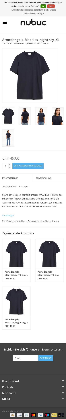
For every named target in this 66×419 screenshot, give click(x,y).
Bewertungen (43, 177)
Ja (43, 6)
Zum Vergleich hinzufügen (39, 221)
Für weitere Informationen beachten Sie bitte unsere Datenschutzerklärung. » (33, 12)
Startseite (7, 43)
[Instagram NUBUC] (38, 367)
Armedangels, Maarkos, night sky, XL (31, 43)
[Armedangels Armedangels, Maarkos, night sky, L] (16, 254)
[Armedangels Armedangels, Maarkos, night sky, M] (49, 254)
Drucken (55, 221)
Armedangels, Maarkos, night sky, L (16, 273)
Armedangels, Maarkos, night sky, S (16, 321)
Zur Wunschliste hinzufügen (14, 221)
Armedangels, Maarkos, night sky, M (48, 273)
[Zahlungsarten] (12, 414)
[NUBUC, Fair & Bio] (37, 22)
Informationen (10, 177)
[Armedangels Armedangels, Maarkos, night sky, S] (16, 301)
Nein (51, 6)
